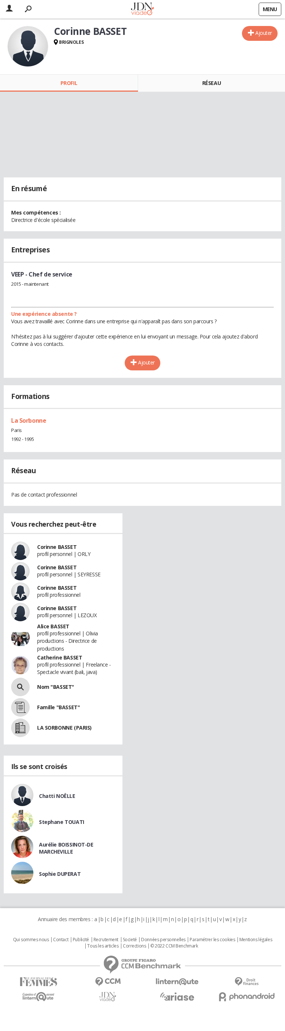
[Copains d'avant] (38, 996)
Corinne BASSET (56, 546)
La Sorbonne (28, 420)
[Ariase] (177, 996)
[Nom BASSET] (20, 687)
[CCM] (107, 981)
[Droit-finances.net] (246, 981)
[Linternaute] (177, 981)
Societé (130, 939)
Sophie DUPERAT (60, 873)
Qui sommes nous (31, 939)
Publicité (81, 939)
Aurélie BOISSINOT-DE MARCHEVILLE (66, 848)
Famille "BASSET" (58, 707)
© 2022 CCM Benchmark (174, 946)
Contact (60, 939)
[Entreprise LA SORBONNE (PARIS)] (20, 728)
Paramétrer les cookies (212, 939)
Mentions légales (255, 939)
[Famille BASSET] (20, 707)
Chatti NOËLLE (57, 795)
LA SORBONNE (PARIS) (64, 727)
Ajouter (263, 32)
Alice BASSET (53, 626)
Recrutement (106, 939)
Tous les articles (102, 946)
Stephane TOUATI (61, 821)
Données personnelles (163, 939)
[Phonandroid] (246, 996)
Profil (68, 82)
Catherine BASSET (59, 657)
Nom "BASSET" (55, 686)
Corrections (134, 946)
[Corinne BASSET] (27, 46)
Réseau (211, 82)
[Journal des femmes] (38, 981)
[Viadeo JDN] (107, 996)
